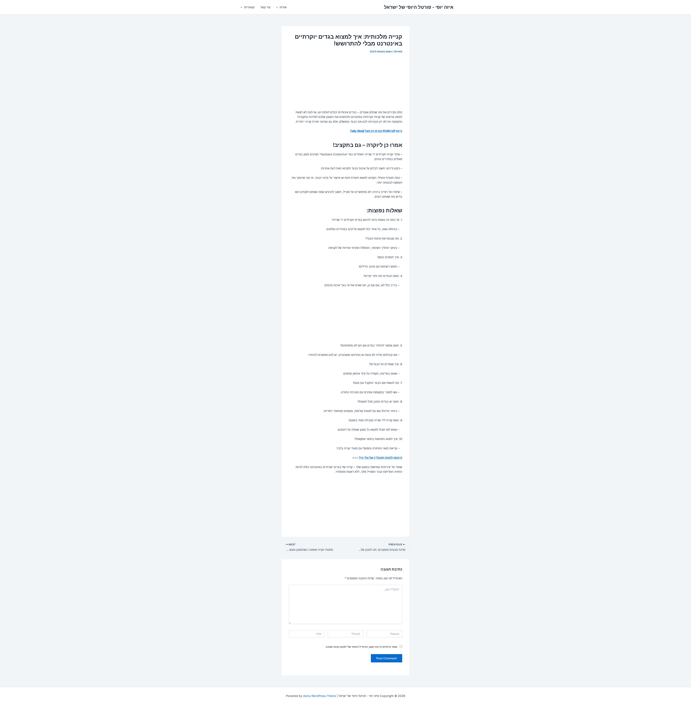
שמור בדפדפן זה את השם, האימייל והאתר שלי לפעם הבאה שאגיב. (361, 646)
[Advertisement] (345, 84)
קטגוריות (249, 7)
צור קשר (265, 7)
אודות (283, 7)
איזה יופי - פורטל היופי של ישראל (418, 7)
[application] (278, 7)
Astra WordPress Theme (319, 696)
